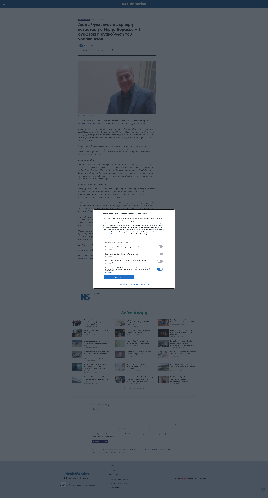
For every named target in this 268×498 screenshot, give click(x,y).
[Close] (170, 214)
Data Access (134, 284)
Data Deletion (122, 284)
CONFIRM (119, 277)
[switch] (160, 246)
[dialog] (134, 249)
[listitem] (134, 242)
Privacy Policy (145, 284)
